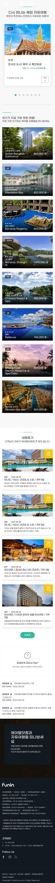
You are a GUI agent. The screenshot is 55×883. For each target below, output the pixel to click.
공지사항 (20, 874)
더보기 (45, 79)
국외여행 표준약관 (37, 874)
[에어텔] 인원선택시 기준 (18, 684)
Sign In (49, 4)
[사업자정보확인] (28, 801)
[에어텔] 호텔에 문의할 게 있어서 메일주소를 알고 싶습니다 (27, 695)
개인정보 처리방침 (7, 877)
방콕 (10, 60)
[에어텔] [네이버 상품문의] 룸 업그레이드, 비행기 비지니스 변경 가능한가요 (26, 709)
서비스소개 (12, 874)
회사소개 (4, 874)
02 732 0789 (9, 842)
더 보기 (27, 635)
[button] (16, 95)
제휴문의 (27, 874)
